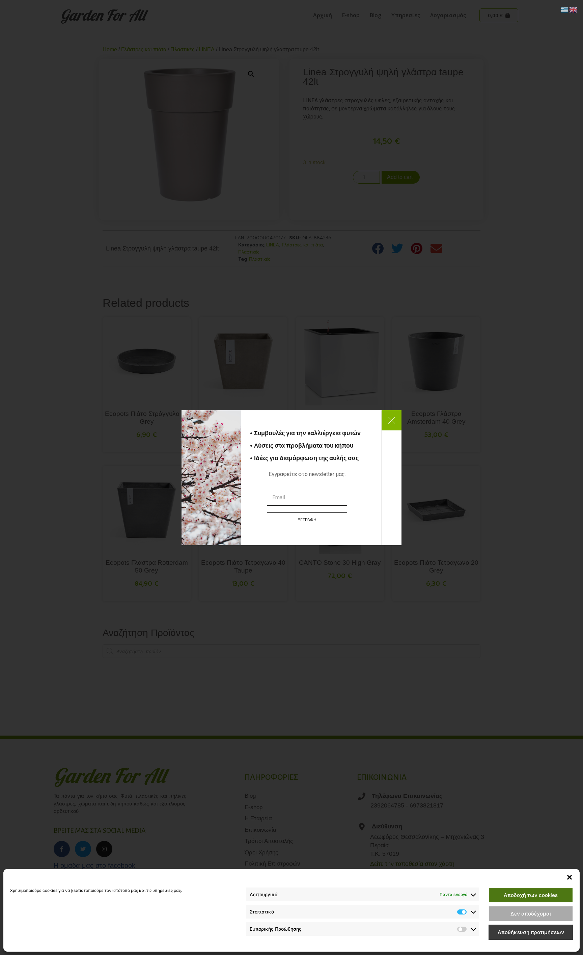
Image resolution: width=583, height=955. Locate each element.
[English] (573, 9)
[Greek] (564, 9)
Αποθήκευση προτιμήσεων (531, 932)
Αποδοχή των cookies (531, 895)
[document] (291, 477)
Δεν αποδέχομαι (530, 913)
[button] (569, 877)
